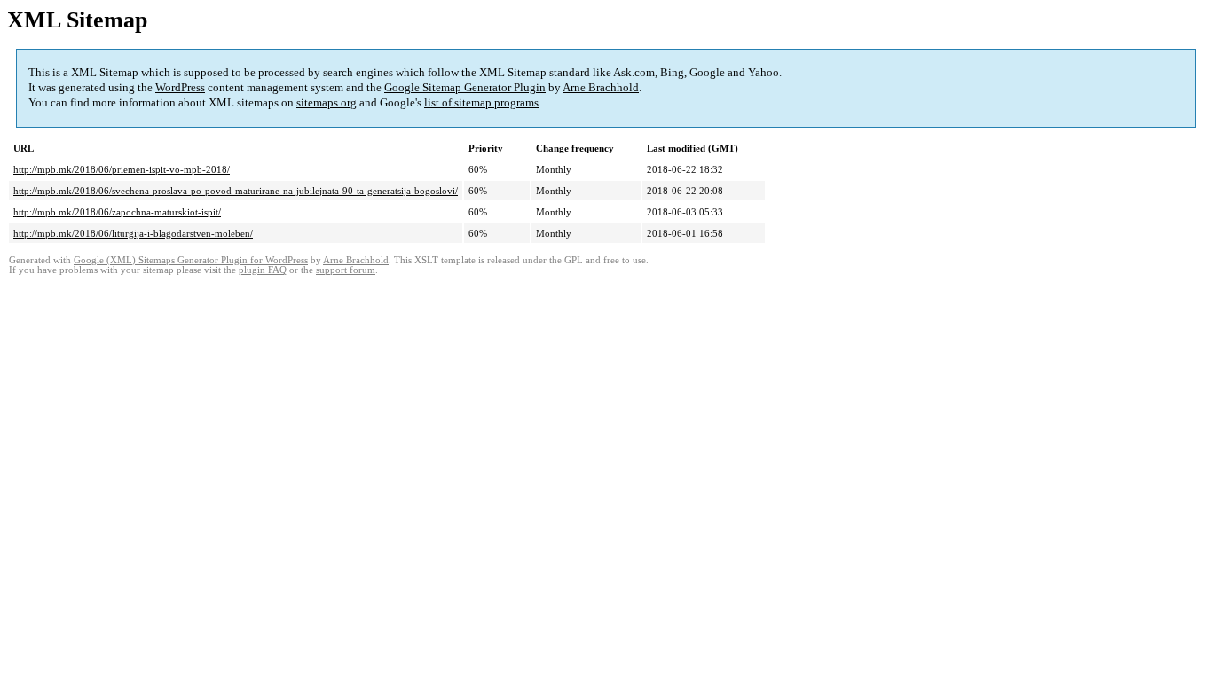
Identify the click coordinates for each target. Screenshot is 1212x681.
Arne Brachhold (601, 87)
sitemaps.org (326, 102)
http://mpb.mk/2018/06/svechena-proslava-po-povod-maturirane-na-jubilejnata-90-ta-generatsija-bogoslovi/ (235, 190)
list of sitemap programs (481, 102)
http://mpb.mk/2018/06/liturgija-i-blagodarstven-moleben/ (133, 233)
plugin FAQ (263, 270)
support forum (345, 270)
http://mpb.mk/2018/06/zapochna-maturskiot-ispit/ (117, 212)
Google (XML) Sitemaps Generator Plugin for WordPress (191, 260)
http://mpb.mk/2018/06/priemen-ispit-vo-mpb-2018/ (121, 169)
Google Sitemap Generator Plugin (465, 87)
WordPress (180, 87)
